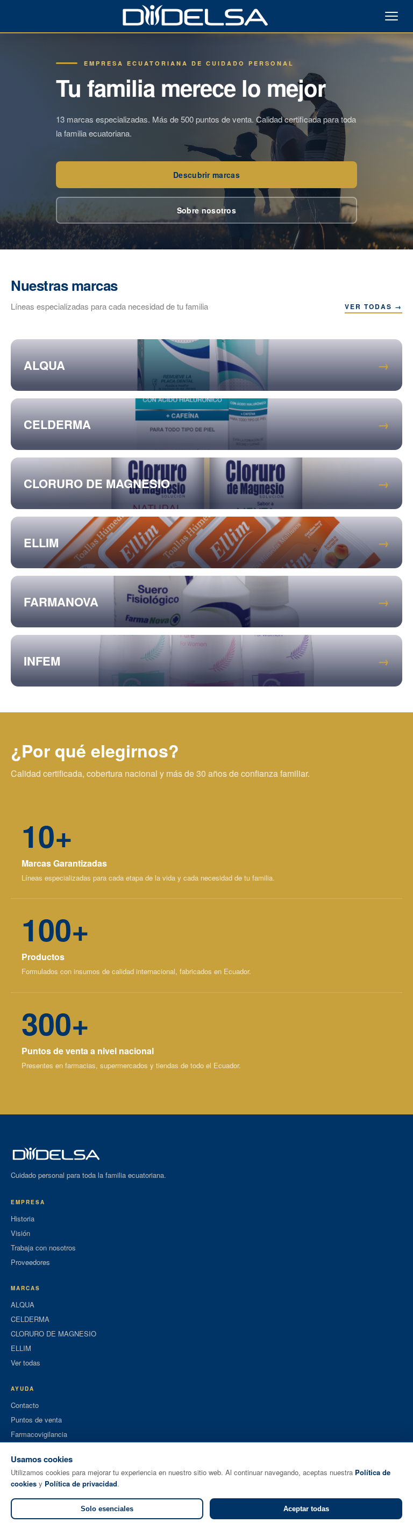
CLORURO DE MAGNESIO (53, 1333)
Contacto (25, 1405)
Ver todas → (373, 306)
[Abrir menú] (391, 16)
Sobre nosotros (206, 210)
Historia (22, 1218)
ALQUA (22, 1304)
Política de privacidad (81, 1483)
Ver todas (25, 1362)
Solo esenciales (107, 1509)
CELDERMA (30, 1319)
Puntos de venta (36, 1419)
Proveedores (30, 1262)
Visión (20, 1233)
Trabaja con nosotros (43, 1247)
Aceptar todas (306, 1509)
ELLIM (21, 1348)
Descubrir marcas (206, 174)
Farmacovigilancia (39, 1434)
